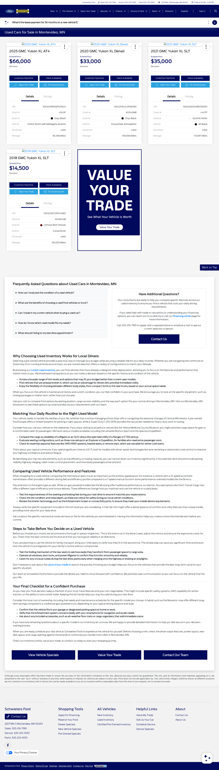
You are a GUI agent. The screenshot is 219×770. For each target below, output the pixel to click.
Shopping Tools (70, 709)
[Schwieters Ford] (19, 10)
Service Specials (145, 729)
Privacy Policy (27, 766)
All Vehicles (106, 709)
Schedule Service (145, 724)
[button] (64, 47)
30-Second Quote (56, 85)
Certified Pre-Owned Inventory (114, 724)
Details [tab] (30, 96)
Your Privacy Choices (25, 752)
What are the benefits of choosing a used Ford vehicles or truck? (53, 303)
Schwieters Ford (12, 766)
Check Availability (54, 78)
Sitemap (53, 766)
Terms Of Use (41, 766)
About (180, 709)
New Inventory (105, 715)
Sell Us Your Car (145, 720)
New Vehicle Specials (69, 729)
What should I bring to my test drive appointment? (45, 333)
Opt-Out (89, 766)
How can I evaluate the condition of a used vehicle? (46, 292)
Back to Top (209, 267)
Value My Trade (144, 715)
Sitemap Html (65, 766)
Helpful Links (146, 709)
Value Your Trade (26, 85)
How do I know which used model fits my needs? (44, 323)
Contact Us (18, 716)
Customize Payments (23, 78)
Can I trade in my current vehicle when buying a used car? (49, 313)
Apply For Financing (69, 715)
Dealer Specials (66, 724)
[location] (159, 2)
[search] (215, 11)
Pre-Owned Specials (69, 733)
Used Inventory (105, 720)
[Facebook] (8, 745)
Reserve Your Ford (68, 720)
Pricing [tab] (48, 96)
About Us (180, 720)
